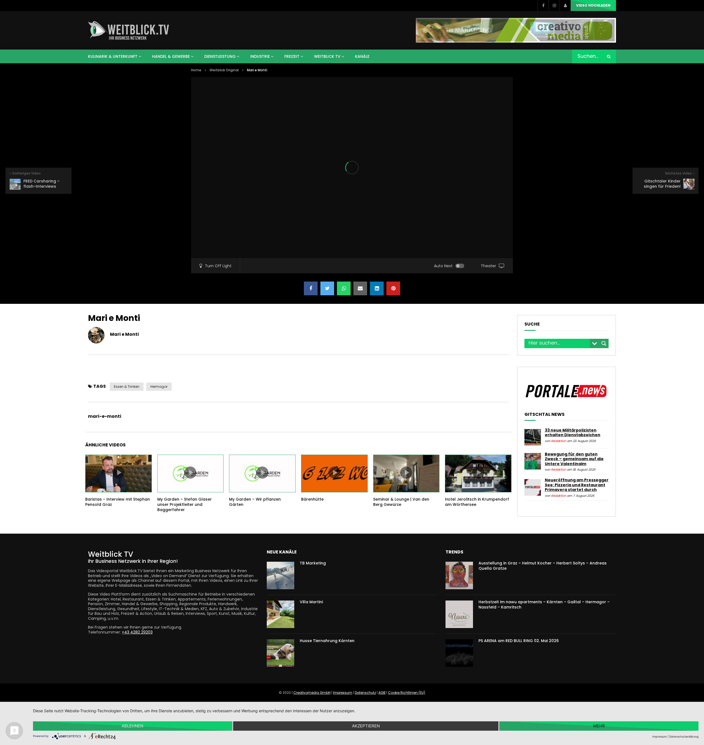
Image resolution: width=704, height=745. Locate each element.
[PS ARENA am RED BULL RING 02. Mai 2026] (459, 653)
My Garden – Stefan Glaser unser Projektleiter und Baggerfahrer (184, 504)
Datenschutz (365, 692)
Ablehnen (132, 725)
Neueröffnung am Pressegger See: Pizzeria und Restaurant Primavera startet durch (577, 484)
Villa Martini (311, 602)
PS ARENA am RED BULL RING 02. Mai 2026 (519, 640)
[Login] (565, 5)
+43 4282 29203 (137, 632)
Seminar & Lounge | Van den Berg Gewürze (401, 501)
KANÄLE (362, 56)
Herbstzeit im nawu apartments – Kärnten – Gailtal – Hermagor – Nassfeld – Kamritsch (544, 604)
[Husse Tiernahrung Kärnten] (280, 653)
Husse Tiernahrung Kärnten (327, 640)
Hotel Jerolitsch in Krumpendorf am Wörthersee (477, 501)
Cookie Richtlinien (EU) (406, 692)
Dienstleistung (220, 56)
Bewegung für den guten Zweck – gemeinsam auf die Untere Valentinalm (574, 458)
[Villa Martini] (280, 614)
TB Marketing (313, 563)
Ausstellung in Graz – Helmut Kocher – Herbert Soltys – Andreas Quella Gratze (543, 565)
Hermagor (158, 386)
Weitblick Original (224, 70)
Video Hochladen (593, 5)
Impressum (342, 692)
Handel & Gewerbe (171, 56)
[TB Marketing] (280, 575)
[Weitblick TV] (129, 30)
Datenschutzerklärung (683, 736)
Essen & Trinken (126, 386)
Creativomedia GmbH (312, 692)
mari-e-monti (104, 416)
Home (196, 70)
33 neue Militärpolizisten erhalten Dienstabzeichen (572, 432)
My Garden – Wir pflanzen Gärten (255, 501)
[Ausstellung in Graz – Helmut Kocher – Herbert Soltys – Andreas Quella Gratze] (459, 575)
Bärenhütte (312, 499)
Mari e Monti (124, 334)
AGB (382, 692)
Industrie (260, 56)
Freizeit (291, 56)
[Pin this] (393, 288)
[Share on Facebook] (311, 288)
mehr (599, 725)
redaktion (558, 441)
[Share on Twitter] (327, 288)
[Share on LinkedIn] (377, 288)
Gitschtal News (544, 414)
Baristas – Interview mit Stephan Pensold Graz (117, 501)
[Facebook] (543, 5)
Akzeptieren (366, 725)
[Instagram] (554, 5)
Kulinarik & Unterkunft (113, 56)
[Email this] (360, 288)
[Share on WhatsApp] (344, 288)
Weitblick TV (327, 56)
